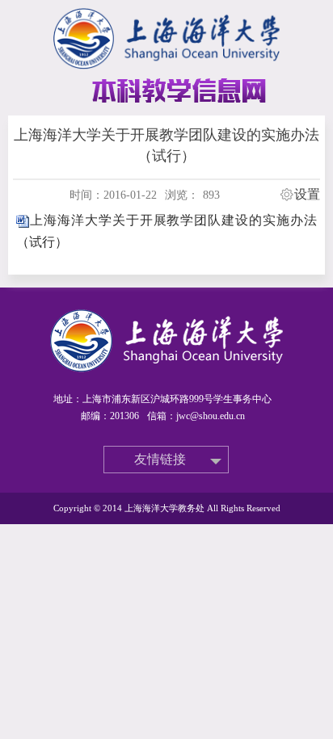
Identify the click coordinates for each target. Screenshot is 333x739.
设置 (307, 194)
